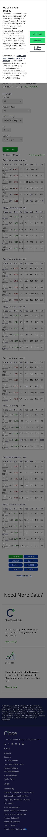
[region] (23, 41)
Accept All (37, 34)
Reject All (37, 40)
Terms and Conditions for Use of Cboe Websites (14, 58)
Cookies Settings (37, 48)
